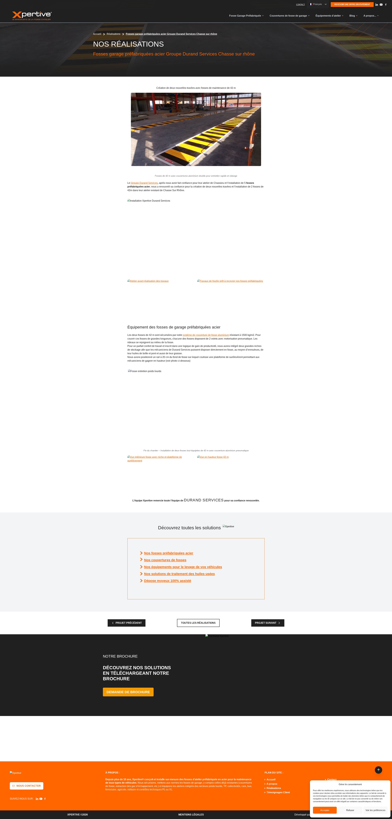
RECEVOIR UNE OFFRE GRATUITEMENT (352, 4)
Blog (352, 15)
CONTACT (300, 5)
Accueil (97, 34)
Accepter (324, 810)
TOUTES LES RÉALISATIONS (198, 623)
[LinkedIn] (376, 4)
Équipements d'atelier (328, 15)
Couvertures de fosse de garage (288, 15)
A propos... (370, 15)
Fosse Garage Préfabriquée (245, 15)
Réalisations (113, 34)
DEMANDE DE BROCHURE (128, 692)
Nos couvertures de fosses (165, 560)
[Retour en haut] (378, 770)
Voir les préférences (375, 810)
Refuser (350, 810)
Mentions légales (191, 814)
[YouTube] (381, 4)
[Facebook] (385, 4)
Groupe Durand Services (144, 183)
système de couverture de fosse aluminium (206, 335)
